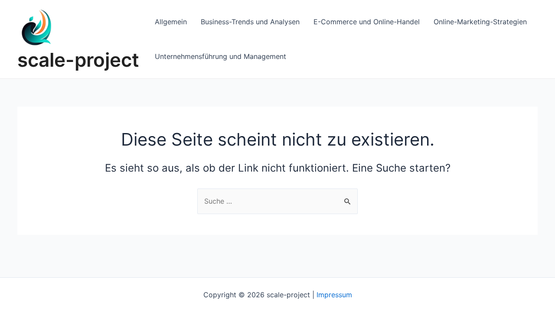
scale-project (78, 60)
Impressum (334, 294)
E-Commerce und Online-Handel (366, 21)
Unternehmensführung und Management (220, 56)
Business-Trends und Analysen (250, 21)
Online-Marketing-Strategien (480, 21)
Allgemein (171, 21)
